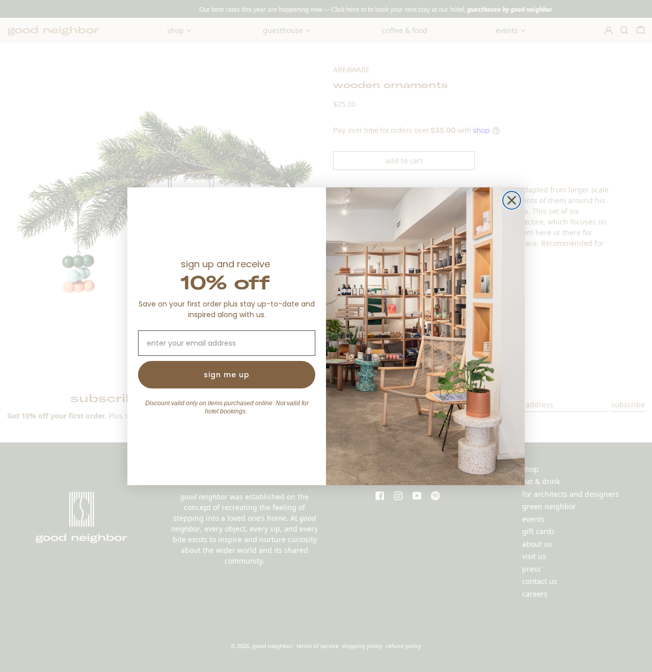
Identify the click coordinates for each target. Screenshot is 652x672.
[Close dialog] (512, 200)
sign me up (227, 375)
